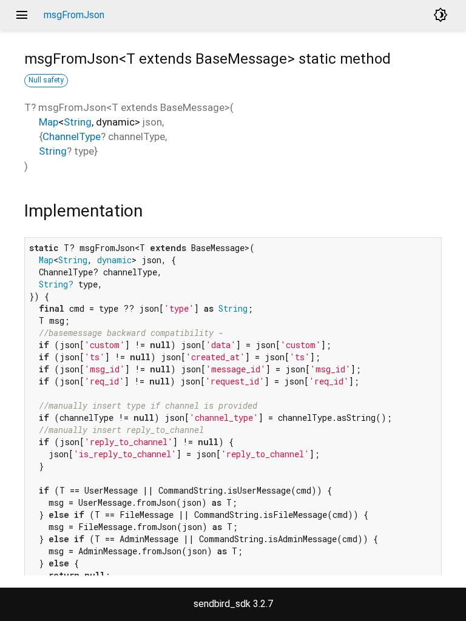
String (78, 122)
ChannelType (71, 136)
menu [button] (22, 15)
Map (48, 122)
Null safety (46, 80)
